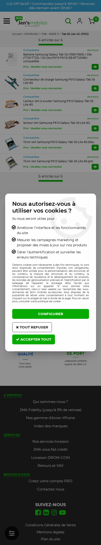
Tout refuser (33, 327)
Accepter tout (35, 339)
